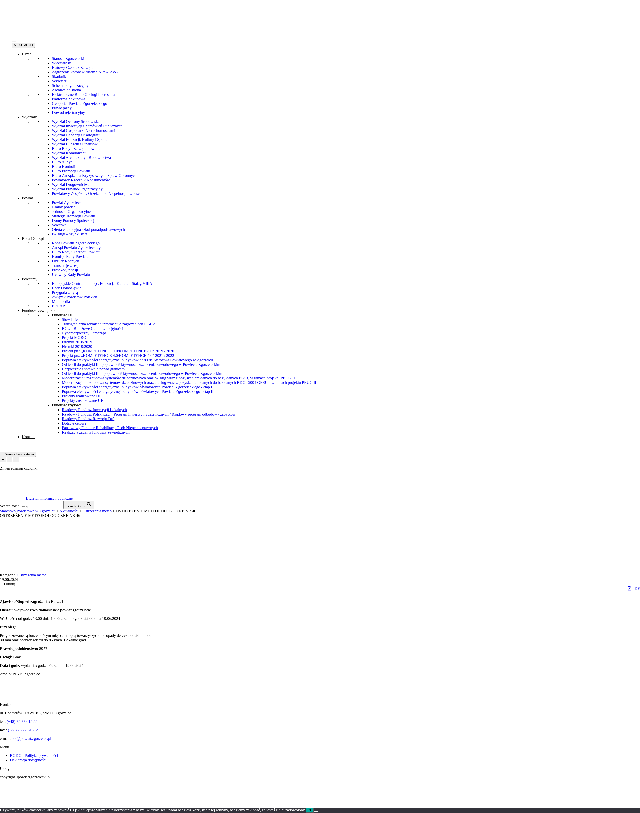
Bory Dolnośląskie (67, 288)
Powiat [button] (27, 198)
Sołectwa (59, 225)
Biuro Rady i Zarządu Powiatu (76, 148)
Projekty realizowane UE (82, 396)
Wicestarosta (62, 63)
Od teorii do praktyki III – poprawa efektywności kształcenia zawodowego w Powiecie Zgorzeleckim (142, 373)
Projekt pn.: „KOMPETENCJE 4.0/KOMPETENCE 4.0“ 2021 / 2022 (118, 355)
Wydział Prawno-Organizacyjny (77, 189)
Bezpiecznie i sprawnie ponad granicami (94, 369)
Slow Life (70, 319)
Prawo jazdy (62, 108)
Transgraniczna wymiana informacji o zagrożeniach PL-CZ (109, 324)
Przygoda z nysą (65, 292)
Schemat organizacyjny (70, 85)
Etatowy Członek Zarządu (73, 67)
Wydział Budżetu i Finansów (75, 144)
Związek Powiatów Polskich (74, 297)
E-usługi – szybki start (69, 234)
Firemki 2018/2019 (77, 342)
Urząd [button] (27, 54)
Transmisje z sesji (66, 265)
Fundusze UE (63, 315)
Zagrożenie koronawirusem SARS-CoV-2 (85, 72)
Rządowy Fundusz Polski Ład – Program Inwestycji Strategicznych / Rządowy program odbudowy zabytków (149, 414)
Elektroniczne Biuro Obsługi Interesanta (83, 94)
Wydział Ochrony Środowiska (76, 121)
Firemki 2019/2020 (77, 346)
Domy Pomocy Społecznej (73, 220)
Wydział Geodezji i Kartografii (76, 135)
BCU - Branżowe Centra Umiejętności (92, 328)
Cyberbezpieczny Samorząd (84, 333)
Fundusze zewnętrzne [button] (39, 310)
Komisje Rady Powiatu (70, 256)
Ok (310, 810)
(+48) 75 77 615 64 (23, 730)
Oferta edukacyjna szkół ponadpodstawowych (88, 229)
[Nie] (316, 811)
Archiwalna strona (66, 90)
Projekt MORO (74, 337)
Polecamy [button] (30, 279)
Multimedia (61, 301)
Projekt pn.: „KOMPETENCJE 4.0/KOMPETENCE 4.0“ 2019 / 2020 (118, 351)
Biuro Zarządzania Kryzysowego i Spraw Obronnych (94, 175)
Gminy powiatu (64, 207)
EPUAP (58, 306)
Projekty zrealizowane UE (83, 400)
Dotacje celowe (74, 423)
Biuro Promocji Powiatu (71, 171)
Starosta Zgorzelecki (68, 58)
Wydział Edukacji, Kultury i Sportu (80, 139)
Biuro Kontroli (63, 166)
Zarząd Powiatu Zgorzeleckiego (77, 247)
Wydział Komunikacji (69, 153)
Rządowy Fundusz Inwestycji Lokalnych (94, 410)
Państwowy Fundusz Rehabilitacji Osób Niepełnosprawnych (110, 428)
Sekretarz (59, 81)
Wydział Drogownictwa (71, 184)
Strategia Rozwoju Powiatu (73, 216)
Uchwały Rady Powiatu (71, 274)
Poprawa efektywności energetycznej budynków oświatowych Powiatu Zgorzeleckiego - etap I (137, 387)
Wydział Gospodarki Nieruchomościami (83, 130)
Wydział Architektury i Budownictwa (81, 157)
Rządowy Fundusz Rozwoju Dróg (89, 419)
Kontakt (28, 437)
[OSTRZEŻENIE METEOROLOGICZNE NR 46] (2, 593)
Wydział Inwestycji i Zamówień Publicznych (87, 126)
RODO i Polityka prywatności (34, 755)
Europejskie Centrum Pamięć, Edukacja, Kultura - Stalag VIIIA (102, 283)
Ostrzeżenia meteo (32, 575)
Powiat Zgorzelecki (67, 202)
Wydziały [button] (29, 117)
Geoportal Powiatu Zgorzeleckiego (79, 103)
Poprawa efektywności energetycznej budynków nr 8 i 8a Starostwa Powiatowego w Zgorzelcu (137, 360)
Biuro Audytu (63, 162)
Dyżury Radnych (65, 261)
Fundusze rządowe (67, 405)
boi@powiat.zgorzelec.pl (31, 738)
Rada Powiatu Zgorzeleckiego (76, 243)
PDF (636, 588)
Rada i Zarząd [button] (33, 238)
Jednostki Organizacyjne (71, 211)
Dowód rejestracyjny (68, 112)
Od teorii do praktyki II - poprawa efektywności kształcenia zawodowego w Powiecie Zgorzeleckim (141, 364)
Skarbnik (59, 76)
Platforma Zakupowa (68, 99)
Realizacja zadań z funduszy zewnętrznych (96, 432)
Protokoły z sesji (65, 270)
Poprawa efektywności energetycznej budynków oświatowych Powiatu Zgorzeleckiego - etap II (138, 391)
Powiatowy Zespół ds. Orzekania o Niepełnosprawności (96, 193)
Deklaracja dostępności (28, 760)
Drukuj (9, 584)
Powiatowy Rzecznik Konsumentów (81, 180)
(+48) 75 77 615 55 (22, 721)
